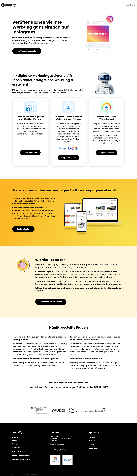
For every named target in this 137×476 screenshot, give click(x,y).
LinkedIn (15, 437)
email (62, 387)
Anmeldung (130, 5)
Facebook (15, 440)
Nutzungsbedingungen (20, 455)
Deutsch (92, 441)
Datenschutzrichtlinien (20, 452)
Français (92, 437)
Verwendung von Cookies (21, 459)
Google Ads (16, 447)
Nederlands (93, 448)
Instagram (16, 444)
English (91, 445)
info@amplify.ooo (57, 444)
